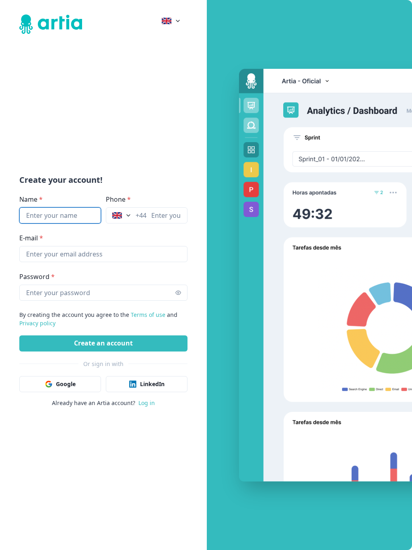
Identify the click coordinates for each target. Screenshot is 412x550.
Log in (146, 403)
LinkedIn (152, 384)
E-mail (31, 238)
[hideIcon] (174, 292)
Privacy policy (37, 323)
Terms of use (148, 314)
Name (31, 199)
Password (37, 276)
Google (66, 384)
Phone (118, 199)
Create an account (103, 343)
